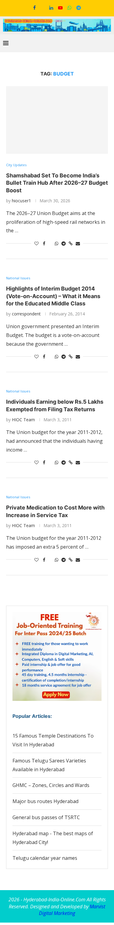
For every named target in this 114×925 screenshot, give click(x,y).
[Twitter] (42, 8)
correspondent (26, 314)
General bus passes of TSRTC (46, 817)
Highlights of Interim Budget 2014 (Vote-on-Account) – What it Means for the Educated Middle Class (53, 296)
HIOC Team (23, 419)
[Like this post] (36, 243)
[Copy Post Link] (71, 243)
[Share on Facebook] (44, 243)
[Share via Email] (78, 243)
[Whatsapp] (69, 8)
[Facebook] (34, 8)
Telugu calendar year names (44, 858)
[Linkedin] (51, 8)
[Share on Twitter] (50, 243)
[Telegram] (78, 8)
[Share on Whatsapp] (56, 243)
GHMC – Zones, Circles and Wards (50, 785)
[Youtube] (60, 8)
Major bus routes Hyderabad (45, 801)
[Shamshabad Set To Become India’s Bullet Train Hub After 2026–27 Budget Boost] (57, 120)
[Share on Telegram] (63, 243)
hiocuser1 (21, 201)
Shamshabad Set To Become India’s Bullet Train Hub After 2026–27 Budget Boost (57, 182)
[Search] (108, 43)
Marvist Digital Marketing (72, 910)
